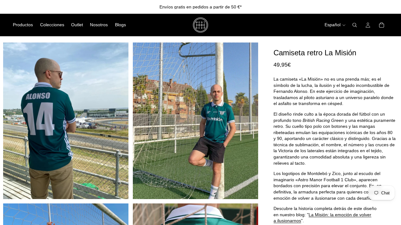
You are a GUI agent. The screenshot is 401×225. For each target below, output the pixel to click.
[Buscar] (355, 25)
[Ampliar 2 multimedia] (195, 120)
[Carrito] (381, 25)
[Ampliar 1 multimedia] (65, 120)
